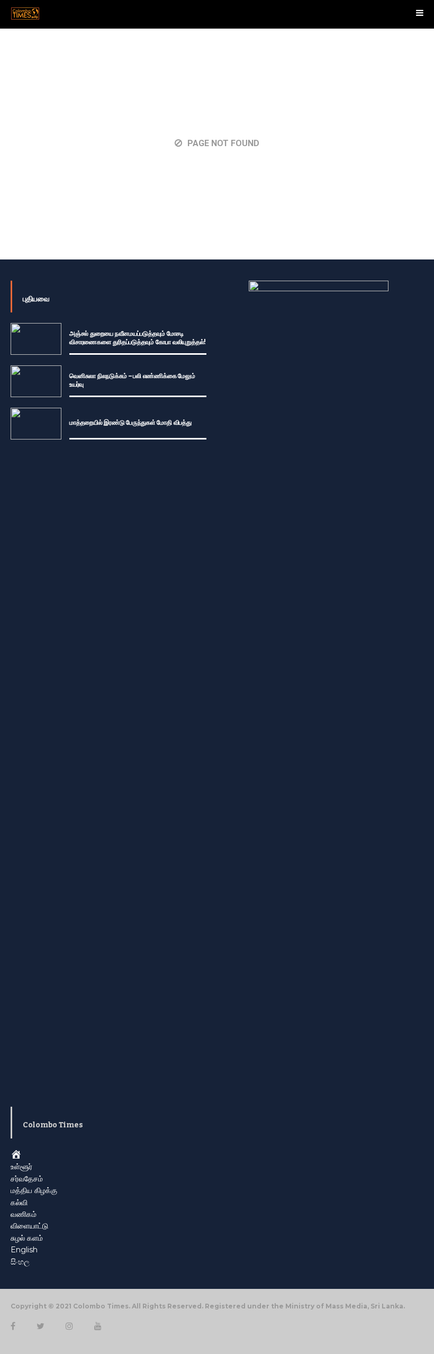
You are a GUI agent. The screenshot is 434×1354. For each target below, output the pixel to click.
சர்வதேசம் (27, 1178)
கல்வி (19, 1202)
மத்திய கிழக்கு (34, 1190)
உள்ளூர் (21, 1166)
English (24, 1249)
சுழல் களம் (27, 1238)
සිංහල (20, 1262)
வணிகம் (24, 1214)
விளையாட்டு (29, 1226)
